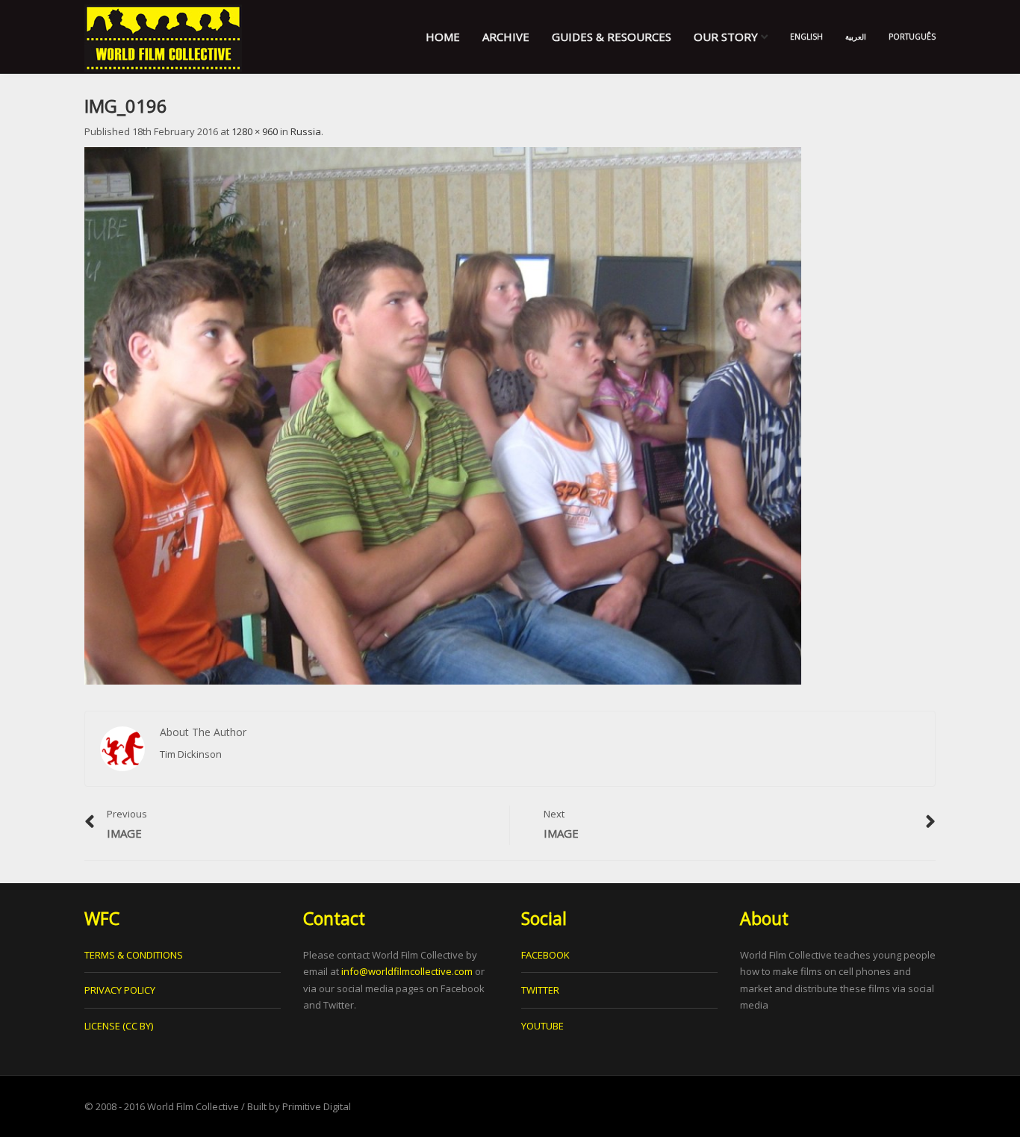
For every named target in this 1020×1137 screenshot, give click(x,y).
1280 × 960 (254, 131)
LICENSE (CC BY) (118, 1025)
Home (443, 36)
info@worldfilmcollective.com (407, 971)
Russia (305, 131)
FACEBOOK (545, 955)
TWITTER (540, 990)
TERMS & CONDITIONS (133, 955)
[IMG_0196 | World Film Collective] (163, 36)
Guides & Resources (611, 36)
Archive (505, 36)
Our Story (727, 36)
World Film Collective (193, 1106)
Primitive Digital (316, 1106)
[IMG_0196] (442, 415)
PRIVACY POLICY (119, 990)
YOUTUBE (542, 1025)
